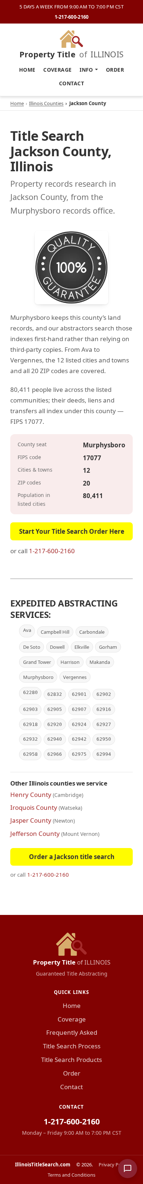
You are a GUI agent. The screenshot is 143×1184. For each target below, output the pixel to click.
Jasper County (30, 820)
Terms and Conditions (71, 1175)
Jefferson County (35, 833)
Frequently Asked (71, 1032)
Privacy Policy (113, 1164)
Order (115, 69)
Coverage (57, 69)
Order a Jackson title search (71, 856)
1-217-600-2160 (72, 17)
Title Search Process (71, 1046)
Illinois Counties (46, 103)
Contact (71, 83)
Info (86, 69)
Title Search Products (71, 1059)
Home (27, 69)
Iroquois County (33, 807)
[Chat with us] (127, 1168)
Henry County (30, 794)
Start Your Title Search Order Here (71, 531)
